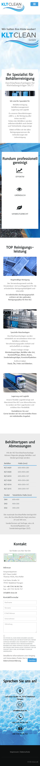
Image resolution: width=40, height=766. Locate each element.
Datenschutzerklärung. (12, 661)
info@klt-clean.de (10, 593)
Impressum (14, 752)
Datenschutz (25, 752)
